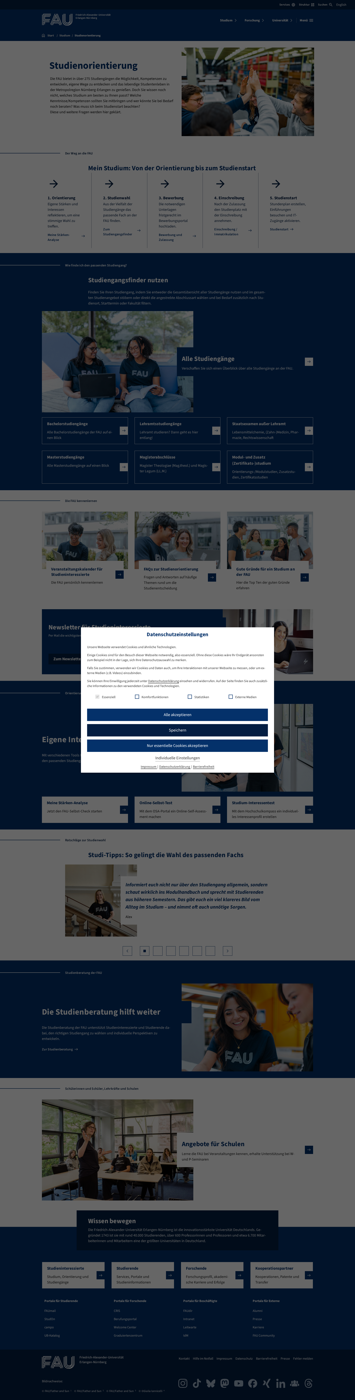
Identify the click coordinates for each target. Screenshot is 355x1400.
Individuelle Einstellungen (177, 758)
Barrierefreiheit (203, 766)
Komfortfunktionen (155, 697)
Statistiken (201, 697)
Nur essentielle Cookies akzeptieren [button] (177, 746)
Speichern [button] (177, 730)
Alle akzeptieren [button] (177, 715)
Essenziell (108, 697)
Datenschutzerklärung (163, 681)
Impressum (149, 766)
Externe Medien (246, 697)
